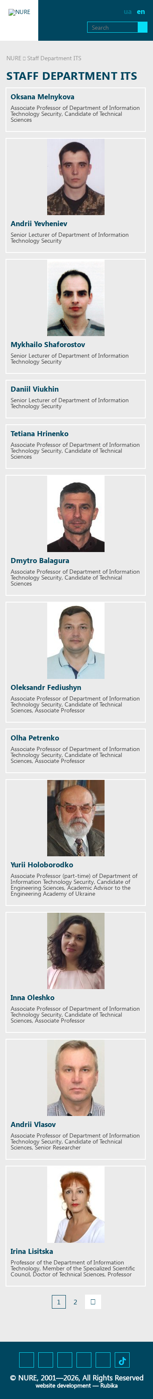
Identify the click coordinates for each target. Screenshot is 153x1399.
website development (63, 1385)
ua (128, 11)
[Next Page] (93, 1302)
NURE (13, 58)
